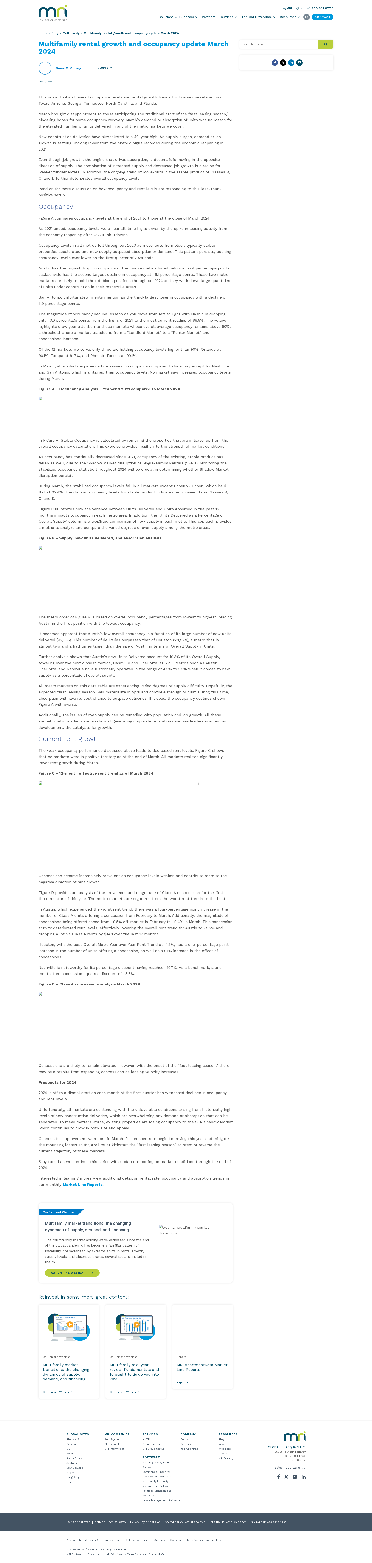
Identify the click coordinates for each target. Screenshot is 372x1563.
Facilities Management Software (156, 1493)
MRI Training (226, 1458)
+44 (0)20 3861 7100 (148, 1522)
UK (68, 1448)
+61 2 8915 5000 (236, 1522)
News (222, 1444)
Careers (185, 1444)
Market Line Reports (83, 1184)
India (69, 1482)
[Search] (325, 44)
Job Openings (189, 1448)
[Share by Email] (299, 62)
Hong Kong (72, 1477)
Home (43, 33)
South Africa (74, 1458)
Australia (72, 1463)
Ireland (70, 1453)
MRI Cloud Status (153, 1448)
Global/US (72, 1439)
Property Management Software (156, 1465)
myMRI (146, 1439)
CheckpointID (113, 1444)
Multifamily (71, 33)
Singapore (72, 1472)
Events (223, 1453)
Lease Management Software (161, 1500)
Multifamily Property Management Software (156, 1484)
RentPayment (112, 1439)
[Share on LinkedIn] (291, 62)
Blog (55, 33)
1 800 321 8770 (295, 1467)
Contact (185, 1439)
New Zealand (74, 1467)
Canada (71, 1444)
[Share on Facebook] (275, 62)
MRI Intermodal (114, 1448)
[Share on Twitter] (283, 62)
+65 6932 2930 (277, 1522)
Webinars (225, 1448)
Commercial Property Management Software (156, 1474)
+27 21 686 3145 (195, 1522)
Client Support (151, 1444)
